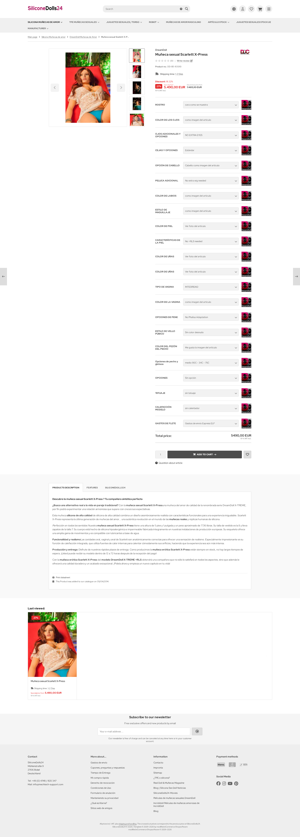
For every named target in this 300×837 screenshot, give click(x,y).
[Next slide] (137, 121)
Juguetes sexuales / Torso (122, 22)
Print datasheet (63, 577)
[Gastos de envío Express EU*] (246, 427)
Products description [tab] (65, 487)
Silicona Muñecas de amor (44, 22)
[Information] (181, 8)
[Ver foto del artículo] (246, 230)
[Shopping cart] (260, 8)
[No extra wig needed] (246, 184)
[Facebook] (218, 783)
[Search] (186, 9)
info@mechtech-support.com (48, 784)
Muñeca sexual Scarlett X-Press (48, 681)
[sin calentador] (246, 412)
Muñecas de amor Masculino (183, 22)
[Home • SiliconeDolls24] (45, 12)
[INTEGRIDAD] (246, 290)
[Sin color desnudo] (246, 336)
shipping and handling (127, 824)
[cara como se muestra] (246, 108)
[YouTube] (230, 783)
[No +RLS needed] (246, 245)
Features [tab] (92, 487)
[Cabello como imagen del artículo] (246, 169)
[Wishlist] (251, 8)
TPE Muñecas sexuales (83, 22)
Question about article (170, 462)
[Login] (242, 8)
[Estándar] (246, 154)
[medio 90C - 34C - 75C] (246, 366)
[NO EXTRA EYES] (246, 139)
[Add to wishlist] (247, 454)
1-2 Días (179, 74)
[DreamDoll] (245, 50)
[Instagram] (224, 783)
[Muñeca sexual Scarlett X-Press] (52, 644)
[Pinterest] (236, 783)
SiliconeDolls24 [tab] (115, 487)
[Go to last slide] (137, 54)
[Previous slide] (34, 656)
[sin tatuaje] (246, 397)
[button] (137, 72)
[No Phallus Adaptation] (246, 321)
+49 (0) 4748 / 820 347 (44, 780)
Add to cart (204, 454)
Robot (152, 22)
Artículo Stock (217, 22)
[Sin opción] (246, 382)
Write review (183, 60)
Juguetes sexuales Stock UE (253, 22)
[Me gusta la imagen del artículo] (246, 351)
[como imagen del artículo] (246, 124)
